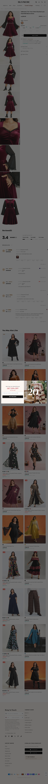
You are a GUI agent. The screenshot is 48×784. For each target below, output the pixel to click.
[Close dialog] (45, 381)
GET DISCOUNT (12, 396)
